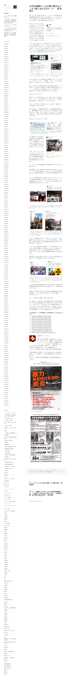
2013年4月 (6, 372)
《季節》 (5, 431)
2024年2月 (6, 106)
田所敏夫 (5, 618)
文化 (5, 579)
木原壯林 (5, 585)
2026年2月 (6, 56)
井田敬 (5, 521)
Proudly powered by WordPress (35, 501)
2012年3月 (6, 398)
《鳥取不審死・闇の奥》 (8, 462)
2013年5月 (6, 370)
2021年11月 (6, 161)
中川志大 (5, 515)
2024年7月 (6, 95)
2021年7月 (6, 170)
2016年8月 (6, 291)
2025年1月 (6, 83)
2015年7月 (6, 318)
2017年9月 (6, 264)
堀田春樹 (5, 546)
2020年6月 (6, 196)
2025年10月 (6, 64)
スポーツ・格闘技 (7, 497)
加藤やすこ (6, 533)
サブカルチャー (7, 495)
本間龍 (5, 587)
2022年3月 (6, 153)
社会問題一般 (6, 626)
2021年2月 (6, 180)
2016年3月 (6, 301)
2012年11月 (6, 382)
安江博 (5, 556)
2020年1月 (6, 207)
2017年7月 (6, 269)
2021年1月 (6, 182)
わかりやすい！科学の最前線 (9, 511)
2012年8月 (6, 388)
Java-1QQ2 (6, 474)
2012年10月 (6, 384)
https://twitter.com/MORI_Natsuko (54, 349)
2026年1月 (6, 58)
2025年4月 (6, 77)
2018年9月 (6, 240)
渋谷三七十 (6, 605)
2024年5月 (6, 99)
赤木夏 (5, 645)
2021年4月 (6, 176)
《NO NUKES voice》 (8, 418)
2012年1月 (6, 403)
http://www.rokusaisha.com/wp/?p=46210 (42, 329)
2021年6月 (6, 172)
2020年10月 (6, 188)
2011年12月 (6, 405)
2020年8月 (6, 192)
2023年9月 (6, 116)
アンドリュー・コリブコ (8, 489)
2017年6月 (6, 271)
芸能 (5, 636)
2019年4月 (6, 225)
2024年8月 (6, 93)
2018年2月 (6, 254)
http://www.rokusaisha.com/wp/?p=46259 (42, 331)
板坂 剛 (5, 591)
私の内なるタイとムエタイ (9, 630)
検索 (5, 4)
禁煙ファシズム (7, 628)
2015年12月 (6, 308)
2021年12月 (6, 159)
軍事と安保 (6, 647)
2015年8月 (6, 316)
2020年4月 (6, 200)
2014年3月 (6, 349)
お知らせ (5, 491)
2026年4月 (6, 52)
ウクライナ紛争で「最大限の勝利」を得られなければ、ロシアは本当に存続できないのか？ (10, 29)
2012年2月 (6, 400)
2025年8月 (6, 69)
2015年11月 (6, 310)
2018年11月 (6, 236)
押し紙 (5, 574)
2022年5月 (6, 149)
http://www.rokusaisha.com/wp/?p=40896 (41, 322)
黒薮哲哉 (5, 672)
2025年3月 (6, 79)
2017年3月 (6, 277)
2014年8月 (6, 341)
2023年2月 (6, 130)
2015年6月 (6, 320)
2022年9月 (6, 141)
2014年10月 (6, 337)
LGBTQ (5, 476)
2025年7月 (6, 71)
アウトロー (6, 487)
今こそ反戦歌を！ (7, 523)
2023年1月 (6, 132)
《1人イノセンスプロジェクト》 (10, 412)
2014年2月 (6, 351)
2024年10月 (6, 89)
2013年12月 (6, 355)
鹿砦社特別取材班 (7, 668)
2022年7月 (6, 145)
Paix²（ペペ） (7, 482)
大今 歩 (5, 550)
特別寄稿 (5, 614)
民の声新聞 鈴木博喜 (8, 599)
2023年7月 (6, 120)
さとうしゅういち (7, 493)
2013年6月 (6, 367)
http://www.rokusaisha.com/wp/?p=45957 (41, 327)
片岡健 (5, 612)
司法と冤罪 (6, 543)
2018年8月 (6, 242)
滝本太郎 (5, 609)
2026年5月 (6, 50)
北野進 (5, 535)
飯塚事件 (5, 659)
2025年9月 (6, 67)
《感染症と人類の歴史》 (8, 440)
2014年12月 (6, 332)
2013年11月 (6, 357)
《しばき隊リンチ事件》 (8, 420)
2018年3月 (6, 252)
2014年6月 (6, 343)
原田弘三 (5, 539)
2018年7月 (6, 244)
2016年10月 (6, 287)
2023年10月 (6, 114)
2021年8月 (6, 168)
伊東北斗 (5, 527)
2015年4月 (6, 324)
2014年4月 (6, 347)
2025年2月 (6, 81)
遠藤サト (5, 649)
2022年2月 (6, 155)
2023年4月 (6, 126)
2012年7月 (6, 390)
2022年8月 (6, 143)
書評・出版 (6, 583)
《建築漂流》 (6, 435)
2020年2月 (6, 205)
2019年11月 (6, 211)
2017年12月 (6, 258)
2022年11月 (6, 137)
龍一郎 (5, 674)
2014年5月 (6, 345)
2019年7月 (6, 219)
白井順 (5, 622)
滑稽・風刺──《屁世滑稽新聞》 (10, 607)
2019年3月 (6, 227)
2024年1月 (6, 108)
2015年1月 (6, 330)
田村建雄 (5, 620)
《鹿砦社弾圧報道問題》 (8, 464)
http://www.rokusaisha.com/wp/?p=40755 (41, 321)
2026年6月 (6, 48)
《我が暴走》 (6, 442)
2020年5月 (6, 198)
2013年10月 (6, 359)
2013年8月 (6, 363)
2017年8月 (6, 266)
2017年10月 (6, 262)
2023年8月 (6, 118)
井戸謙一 (5, 519)
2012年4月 (6, 396)
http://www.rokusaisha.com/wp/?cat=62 (50, 363)
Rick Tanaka (6, 485)
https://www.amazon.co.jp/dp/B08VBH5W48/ (48, 414)
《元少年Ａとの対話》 (8, 425)
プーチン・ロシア (7, 503)
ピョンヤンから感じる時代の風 (10, 501)
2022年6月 (6, 147)
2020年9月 (6, 190)
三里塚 (5, 513)
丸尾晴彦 (5, 517)
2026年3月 (6, 54)
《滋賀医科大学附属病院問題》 (10, 454)
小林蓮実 (5, 562)
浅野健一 (5, 603)
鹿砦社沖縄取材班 (7, 666)
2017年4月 (6, 275)
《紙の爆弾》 (6, 457)
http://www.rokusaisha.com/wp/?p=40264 (41, 316)
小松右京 (5, 558)
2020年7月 (6, 194)
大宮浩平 (5, 552)
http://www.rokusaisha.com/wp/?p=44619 (41, 324)
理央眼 (5, 616)
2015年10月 (6, 312)
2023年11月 (6, 112)
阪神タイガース (7, 655)
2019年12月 (6, 209)
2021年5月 (6, 174)
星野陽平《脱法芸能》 (8, 581)
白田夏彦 (5, 624)
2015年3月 (6, 326)
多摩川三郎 (6, 548)
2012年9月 (6, 386)
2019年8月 (6, 217)
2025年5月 (6, 75)
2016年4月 (6, 299)
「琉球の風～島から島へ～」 (9, 468)
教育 (5, 576)
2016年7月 (6, 293)
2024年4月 (6, 102)
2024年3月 (6, 104)
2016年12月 (6, 283)
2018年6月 (6, 246)
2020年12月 (6, 184)
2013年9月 (6, 361)
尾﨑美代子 (6, 564)
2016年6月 (6, 295)
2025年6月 (6, 73)
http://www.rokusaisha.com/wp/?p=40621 (41, 319)
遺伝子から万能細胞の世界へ (9, 651)
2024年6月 (6, 97)
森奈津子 (5, 595)
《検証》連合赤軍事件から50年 (10, 446)
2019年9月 (6, 215)
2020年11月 (6, 186)
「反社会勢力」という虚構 (9, 466)
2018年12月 (6, 233)
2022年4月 (6, 151)
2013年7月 (6, 365)
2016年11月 (6, 285)
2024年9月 (6, 91)
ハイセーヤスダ (7, 499)
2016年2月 (6, 304)
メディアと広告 (7, 508)
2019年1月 (6, 231)
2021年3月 (6, 178)
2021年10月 (6, 163)
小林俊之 (5, 560)
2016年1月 (6, 306)
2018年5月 (6, 248)
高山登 (5, 661)
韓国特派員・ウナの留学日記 (9, 657)
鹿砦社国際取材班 (7, 663)
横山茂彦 (5, 597)
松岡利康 (5, 589)
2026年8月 (6, 44)
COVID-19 (6, 472)
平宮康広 (5, 572)
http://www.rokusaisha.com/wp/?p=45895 (41, 326)
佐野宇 (5, 531)
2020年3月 (6, 203)
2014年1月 (6, 353)
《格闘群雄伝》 (7, 444)
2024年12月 (6, 85)
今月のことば (6, 525)
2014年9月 (6, 339)
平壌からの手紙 (7, 570)
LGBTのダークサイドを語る (9, 478)
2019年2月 (6, 229)
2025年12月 (6, 60)
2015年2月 (6, 328)
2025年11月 (6, 62)
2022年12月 (6, 135)
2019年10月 (6, 213)
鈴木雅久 (5, 653)
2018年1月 (6, 256)
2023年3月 (6, 128)
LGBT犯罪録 (6, 480)
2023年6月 (6, 122)
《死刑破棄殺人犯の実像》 (9, 448)
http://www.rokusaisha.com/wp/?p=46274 (46, 332)
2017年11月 (6, 260)
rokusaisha (40, 470)
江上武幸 (5, 601)
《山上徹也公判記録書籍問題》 (10, 433)
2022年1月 (6, 157)
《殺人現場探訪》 (7, 452)
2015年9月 (6, 314)
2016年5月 (6, 297)
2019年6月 (6, 221)
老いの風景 (6, 634)
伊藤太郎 (5, 529)
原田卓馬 (5, 537)
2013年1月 (6, 378)
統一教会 (5, 632)
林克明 (5, 593)
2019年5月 (6, 223)
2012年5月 (6, 394)
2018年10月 (6, 238)
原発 (5, 541)
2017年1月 (6, 281)
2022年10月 (6, 139)
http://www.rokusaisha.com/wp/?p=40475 (41, 317)
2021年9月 (6, 165)
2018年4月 (6, 250)
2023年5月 (6, 124)
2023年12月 (6, 110)
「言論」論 (6, 470)
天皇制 (5, 554)
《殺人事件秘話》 (7, 450)
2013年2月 (6, 376)
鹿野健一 (5, 670)
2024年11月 (6, 87)
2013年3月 (6, 374)
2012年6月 (6, 392)
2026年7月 (6, 46)
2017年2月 (6, 279)
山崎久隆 (5, 566)
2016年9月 (6, 289)
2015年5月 (6, 322)
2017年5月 (6, 273)
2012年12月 (6, 380)
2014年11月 (6, 334)
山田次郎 (5, 568)
